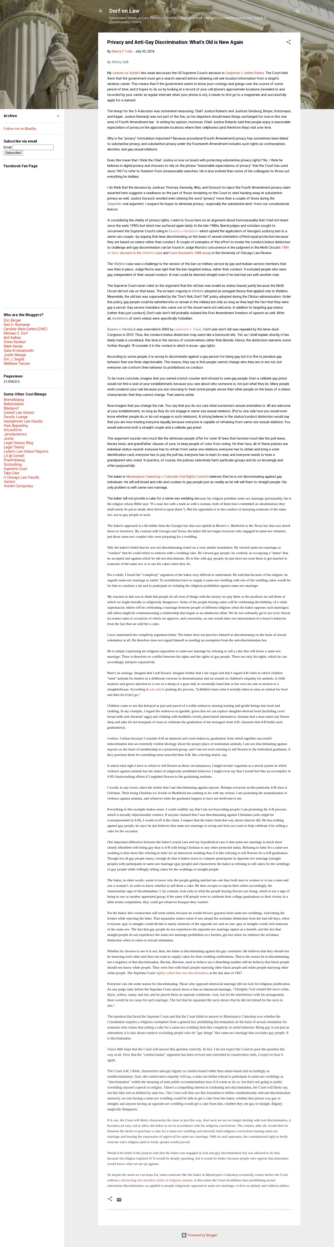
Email (8, 147)
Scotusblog (13, 464)
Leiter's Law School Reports (26, 451)
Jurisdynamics (15, 434)
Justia (8, 438)
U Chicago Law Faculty (21, 477)
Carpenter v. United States (244, 73)
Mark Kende (13, 346)
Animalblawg (14, 399)
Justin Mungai (15, 355)
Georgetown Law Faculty (23, 421)
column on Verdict (126, 73)
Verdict (9, 482)
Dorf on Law (124, 11)
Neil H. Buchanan (17, 324)
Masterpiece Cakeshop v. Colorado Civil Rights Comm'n (167, 477)
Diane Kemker (15, 342)
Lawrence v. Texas (187, 329)
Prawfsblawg (14, 460)
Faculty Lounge (16, 417)
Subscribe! (13, 153)
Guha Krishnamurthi (19, 350)
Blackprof (11, 408)
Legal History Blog (18, 443)
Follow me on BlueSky (20, 129)
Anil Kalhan (12, 337)
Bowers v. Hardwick (183, 231)
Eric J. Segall (14, 359)
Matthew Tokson (17, 363)
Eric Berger (12, 320)
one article (157, 689)
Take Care (11, 473)
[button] (288, 42)
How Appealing (16, 425)
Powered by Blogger (202, 1235)
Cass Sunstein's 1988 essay (190, 253)
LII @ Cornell (14, 456)
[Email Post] (119, 1201)
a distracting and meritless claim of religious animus (155, 1180)
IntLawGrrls (13, 430)
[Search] (297, 12)
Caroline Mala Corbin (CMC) (25, 329)
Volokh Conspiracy (18, 486)
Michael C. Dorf (16, 333)
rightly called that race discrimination (182, 973)
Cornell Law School (19, 412)
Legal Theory (14, 447)
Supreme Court (15, 469)
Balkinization (14, 404)
